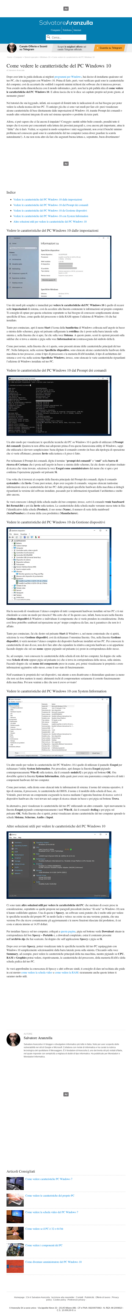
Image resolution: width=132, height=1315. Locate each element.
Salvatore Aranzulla (16, 70)
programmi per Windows (67, 76)
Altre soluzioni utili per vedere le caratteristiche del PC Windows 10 (50, 221)
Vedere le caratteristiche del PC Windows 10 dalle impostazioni (47, 199)
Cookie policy (59, 1300)
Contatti (79, 1297)
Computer (55, 30)
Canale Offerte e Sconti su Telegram (33, 48)
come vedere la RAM (66, 972)
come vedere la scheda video (36, 972)
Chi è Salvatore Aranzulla (38, 1297)
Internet (77, 30)
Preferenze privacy (76, 1300)
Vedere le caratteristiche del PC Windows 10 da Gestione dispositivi (50, 210)
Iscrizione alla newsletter (62, 1297)
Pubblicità (89, 1297)
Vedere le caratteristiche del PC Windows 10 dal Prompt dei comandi (50, 205)
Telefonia (67, 30)
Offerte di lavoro (103, 1297)
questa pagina (68, 931)
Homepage (19, 1297)
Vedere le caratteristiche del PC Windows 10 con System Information (50, 216)
